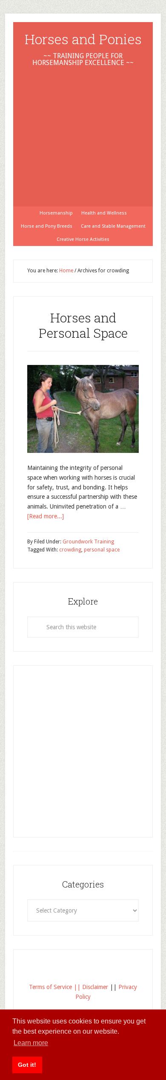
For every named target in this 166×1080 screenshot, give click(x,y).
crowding (70, 550)
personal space (102, 550)
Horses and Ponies (83, 39)
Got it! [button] (27, 1064)
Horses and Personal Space (83, 325)
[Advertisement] (83, 126)
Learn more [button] (31, 1042)
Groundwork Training (88, 542)
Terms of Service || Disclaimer (68, 987)
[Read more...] (45, 516)
